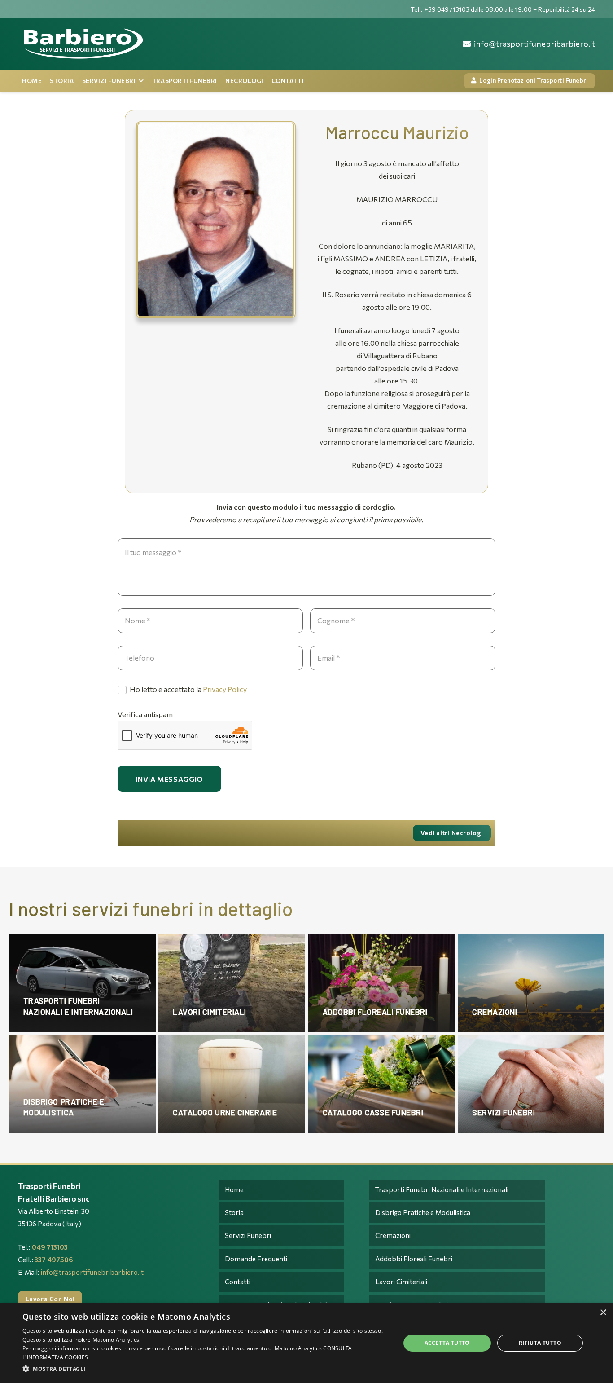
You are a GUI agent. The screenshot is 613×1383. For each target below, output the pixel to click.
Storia (234, 1212)
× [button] (603, 1312)
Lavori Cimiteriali (401, 1281)
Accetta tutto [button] (447, 1343)
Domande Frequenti (256, 1259)
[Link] (82, 44)
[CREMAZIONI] (531, 983)
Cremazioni (393, 1235)
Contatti (237, 1281)
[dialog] (306, 1343)
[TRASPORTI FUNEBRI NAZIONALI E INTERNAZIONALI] (82, 983)
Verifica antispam (145, 714)
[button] (205, 1369)
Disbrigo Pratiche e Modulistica (422, 1212)
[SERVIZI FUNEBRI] (531, 1083)
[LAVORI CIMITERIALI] (232, 983)
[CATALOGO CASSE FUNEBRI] (381, 1083)
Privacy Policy (225, 689)
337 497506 (54, 1259)
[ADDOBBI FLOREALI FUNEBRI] (381, 983)
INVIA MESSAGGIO (169, 779)
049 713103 (50, 1247)
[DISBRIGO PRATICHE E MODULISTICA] (82, 1083)
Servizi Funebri (248, 1235)
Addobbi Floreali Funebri (413, 1259)
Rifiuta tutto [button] (540, 1343)
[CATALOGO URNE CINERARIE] (232, 1083)
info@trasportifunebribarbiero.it (92, 1272)
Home (234, 1189)
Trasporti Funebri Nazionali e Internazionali (441, 1189)
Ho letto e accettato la (187, 689)
